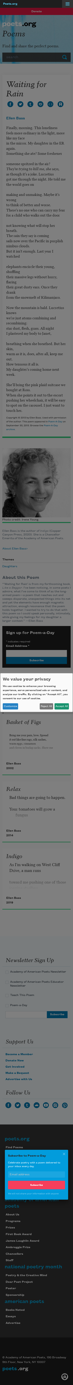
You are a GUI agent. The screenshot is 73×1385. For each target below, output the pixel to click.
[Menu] (67, 4)
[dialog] (36, 692)
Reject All (46, 706)
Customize (10, 706)
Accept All (61, 706)
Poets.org (10, 3)
